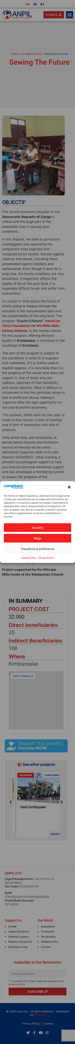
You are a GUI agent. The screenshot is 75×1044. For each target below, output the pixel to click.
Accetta (37, 527)
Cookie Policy (28, 557)
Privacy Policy (46, 557)
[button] (69, 487)
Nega (37, 538)
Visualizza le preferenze (37, 549)
